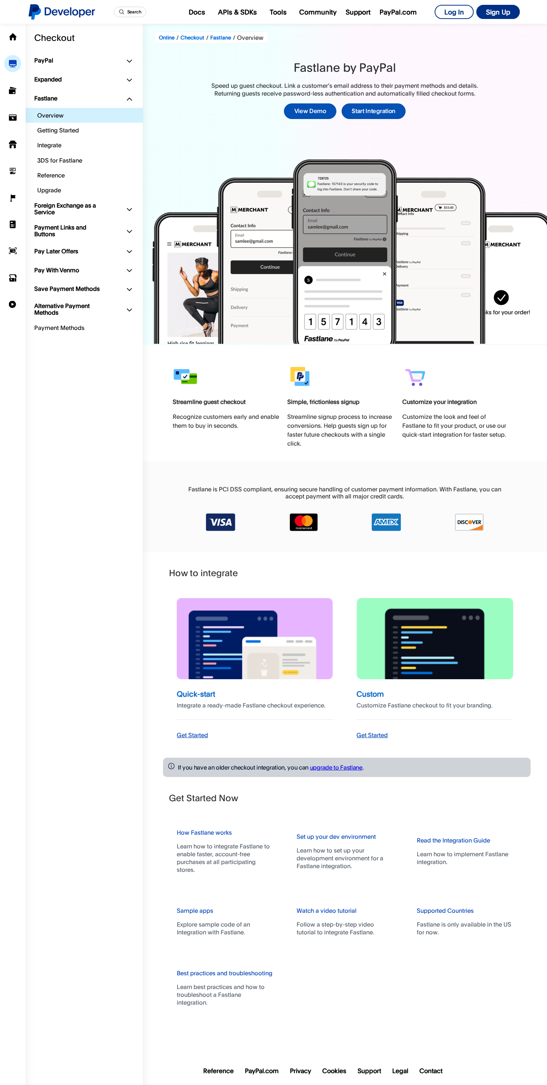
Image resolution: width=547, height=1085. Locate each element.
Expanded (48, 79)
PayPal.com (398, 12)
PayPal (43, 60)
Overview (50, 115)
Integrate (49, 145)
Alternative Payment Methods (62, 309)
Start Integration (374, 111)
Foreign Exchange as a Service (65, 209)
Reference (51, 175)
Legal (400, 1071)
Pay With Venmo (56, 270)
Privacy (300, 1071)
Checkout (54, 37)
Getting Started (58, 130)
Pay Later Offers (56, 251)
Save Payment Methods (67, 288)
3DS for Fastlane (59, 160)
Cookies (334, 1071)
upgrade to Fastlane (336, 767)
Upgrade (49, 190)
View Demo (310, 111)
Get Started (192, 735)
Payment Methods (59, 327)
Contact (430, 1071)
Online (167, 37)
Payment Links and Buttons (60, 231)
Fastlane (45, 98)
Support (358, 12)
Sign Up (498, 12)
